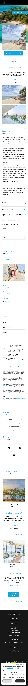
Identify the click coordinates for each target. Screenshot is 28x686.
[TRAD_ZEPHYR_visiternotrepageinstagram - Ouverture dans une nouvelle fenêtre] (18, 651)
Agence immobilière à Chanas (9, 9)
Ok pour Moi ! (20, 681)
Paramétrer (7, 681)
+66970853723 (14, 639)
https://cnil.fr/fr (6, 385)
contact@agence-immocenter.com (12, 293)
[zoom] (14, 103)
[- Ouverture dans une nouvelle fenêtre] (21, 662)
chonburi (4, 11)
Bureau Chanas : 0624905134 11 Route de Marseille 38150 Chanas (14, 622)
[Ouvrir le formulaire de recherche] (22, 3)
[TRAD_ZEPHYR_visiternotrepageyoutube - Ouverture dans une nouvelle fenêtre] (14, 651)
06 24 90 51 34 (7, 287)
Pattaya (10, 11)
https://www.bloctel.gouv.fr (14, 392)
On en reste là (20, 664)
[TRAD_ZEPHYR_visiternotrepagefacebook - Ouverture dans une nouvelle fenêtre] (9, 651)
